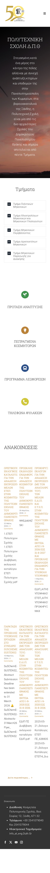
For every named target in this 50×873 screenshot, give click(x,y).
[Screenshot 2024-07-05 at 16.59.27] (15, 6)
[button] (25, 205)
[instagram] (21, 842)
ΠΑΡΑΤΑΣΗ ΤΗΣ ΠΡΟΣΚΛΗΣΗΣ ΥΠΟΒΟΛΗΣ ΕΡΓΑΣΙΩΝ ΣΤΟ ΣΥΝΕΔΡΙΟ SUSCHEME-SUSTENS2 (12, 639)
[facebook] (5, 842)
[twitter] (10, 842)
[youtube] (16, 842)
